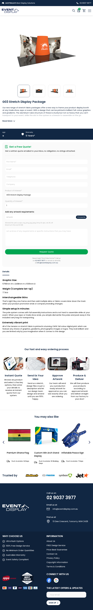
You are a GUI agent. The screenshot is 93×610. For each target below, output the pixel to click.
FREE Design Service (55, 545)
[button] (24, 91)
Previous (4, 442)
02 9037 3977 (85, 3)
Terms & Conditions (55, 566)
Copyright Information (57, 562)
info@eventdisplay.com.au (47, 263)
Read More (7, 121)
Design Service (13, 3)
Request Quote (46, 251)
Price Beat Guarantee (56, 549)
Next (89, 442)
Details (5, 271)
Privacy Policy (53, 558)
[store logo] (24, 11)
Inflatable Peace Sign (73, 452)
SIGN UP (53, 602)
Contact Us (51, 554)
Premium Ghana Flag (18, 452)
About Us (50, 541)
